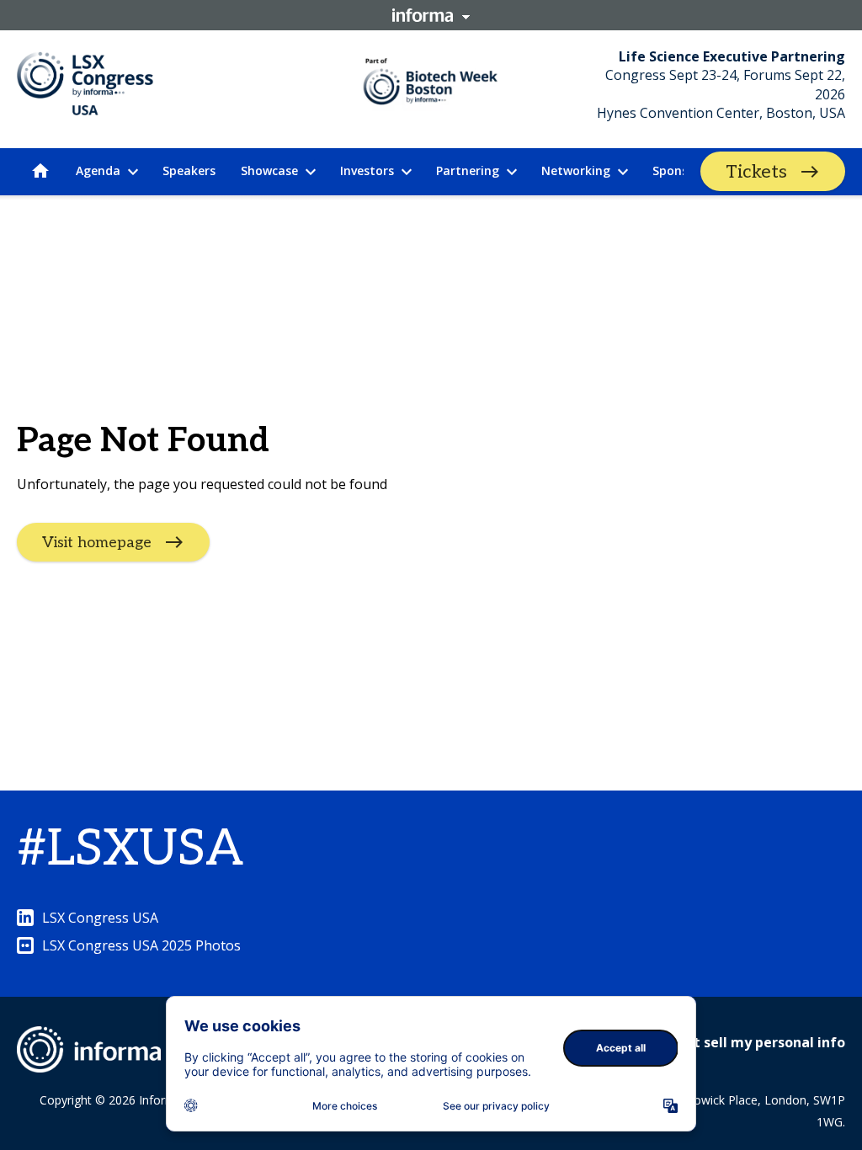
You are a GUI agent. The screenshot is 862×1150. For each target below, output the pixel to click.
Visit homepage (97, 542)
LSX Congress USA (100, 917)
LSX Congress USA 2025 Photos (141, 945)
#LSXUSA (130, 849)
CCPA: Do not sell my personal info (729, 1042)
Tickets (756, 172)
